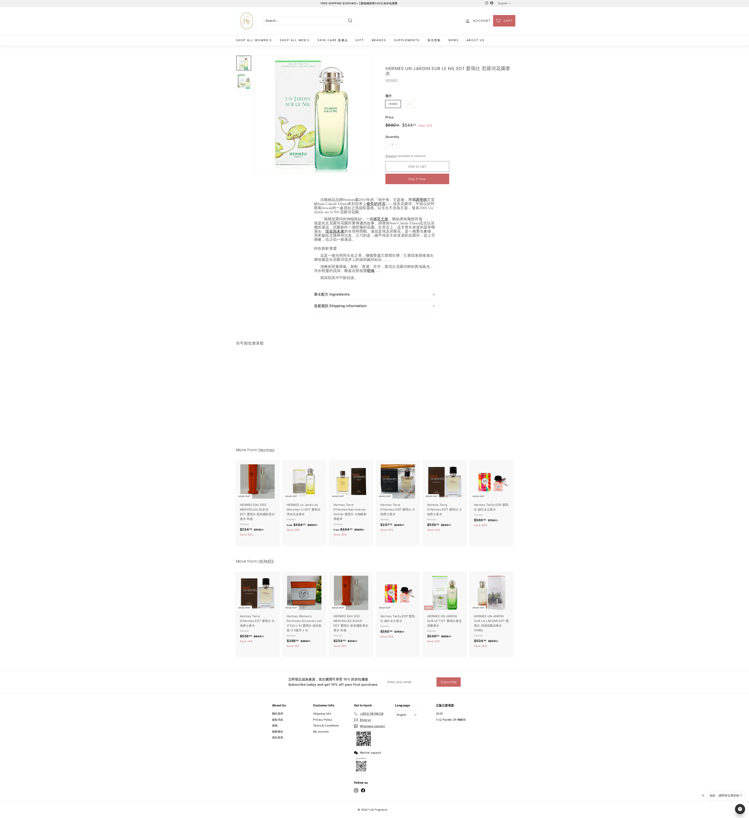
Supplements (407, 40)
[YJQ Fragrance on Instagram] (356, 790)
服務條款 (277, 731)
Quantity (392, 137)
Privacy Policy (322, 719)
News (453, 40)
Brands (379, 40)
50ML (409, 104)
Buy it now (417, 179)
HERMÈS (391, 80)
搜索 (275, 725)
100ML (393, 104)
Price (389, 117)
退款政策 (277, 737)
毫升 (388, 96)
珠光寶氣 (434, 40)
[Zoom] (313, 114)
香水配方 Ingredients (332, 294)
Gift (360, 40)
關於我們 (277, 713)
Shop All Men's (295, 40)
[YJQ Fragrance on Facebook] (363, 790)
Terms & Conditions (326, 725)
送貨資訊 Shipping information (340, 306)
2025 (439, 713)
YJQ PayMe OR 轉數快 (451, 719)
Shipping (390, 156)
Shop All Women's (254, 40)
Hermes (266, 450)
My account (321, 731)
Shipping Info (322, 713)
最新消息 (277, 719)
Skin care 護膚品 (333, 40)
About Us (476, 40)
